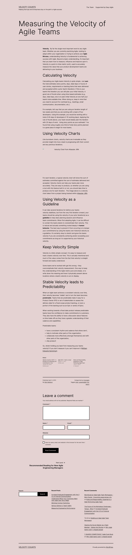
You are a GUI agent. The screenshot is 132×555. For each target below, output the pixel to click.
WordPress (109, 547)
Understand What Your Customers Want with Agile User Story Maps (64, 499)
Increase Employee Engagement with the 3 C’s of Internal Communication (65, 495)
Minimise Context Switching (60, 503)
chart (77, 382)
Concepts (86, 380)
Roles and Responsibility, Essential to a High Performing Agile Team (79, 361)
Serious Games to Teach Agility (61, 505)
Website (45, 433)
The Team (90, 7)
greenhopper (83, 382)
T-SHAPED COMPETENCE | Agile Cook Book (98, 534)
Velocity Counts (27, 7)
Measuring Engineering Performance (63, 508)
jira (88, 382)
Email (69, 423)
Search (21, 490)
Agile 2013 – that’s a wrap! (64, 360)
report (87, 384)
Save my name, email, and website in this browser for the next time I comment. (65, 443)
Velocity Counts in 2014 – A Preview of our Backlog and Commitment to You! (49, 361)
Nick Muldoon (49, 382)
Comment (46, 404)
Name (45, 423)
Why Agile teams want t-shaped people (99, 536)
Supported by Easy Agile (104, 7)
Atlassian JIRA (82, 193)
